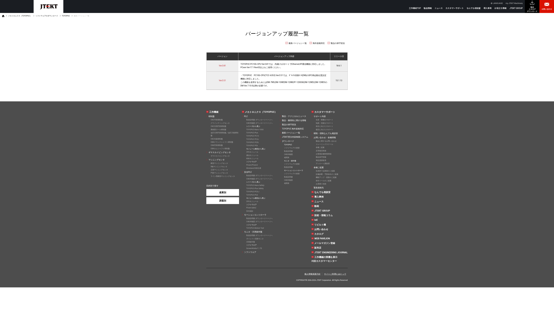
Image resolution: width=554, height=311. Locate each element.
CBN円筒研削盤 (217, 145)
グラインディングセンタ (220, 123)
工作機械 (213, 112)
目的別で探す (212, 186)
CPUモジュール (252, 152)
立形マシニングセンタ (219, 170)
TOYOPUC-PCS (252, 195)
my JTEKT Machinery (514, 3)
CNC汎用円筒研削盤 (218, 126)
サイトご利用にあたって (335, 274)
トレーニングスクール (324, 144)
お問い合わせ (547, 9)
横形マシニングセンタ (219, 163)
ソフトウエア (250, 252)
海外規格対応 (319, 43)
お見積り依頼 (321, 184)
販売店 (317, 247)
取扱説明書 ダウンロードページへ (259, 120)
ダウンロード (288, 141)
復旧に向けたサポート (324, 130)
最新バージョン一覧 (298, 43)
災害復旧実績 (321, 151)
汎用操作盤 (250, 242)
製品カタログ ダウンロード (532, 9)
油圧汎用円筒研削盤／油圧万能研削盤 (224, 134)
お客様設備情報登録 (323, 154)
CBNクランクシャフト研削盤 (222, 142)
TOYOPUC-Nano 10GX (255, 130)
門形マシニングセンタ (219, 173)
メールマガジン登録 (324, 243)
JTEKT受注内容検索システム (295, 137)
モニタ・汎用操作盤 (253, 232)
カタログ (319, 234)
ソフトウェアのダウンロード (46, 16)
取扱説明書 (288, 151)
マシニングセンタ (216, 160)
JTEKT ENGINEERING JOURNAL (331, 252)
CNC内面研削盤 (217, 139)
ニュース (439, 8)
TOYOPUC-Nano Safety (255, 185)
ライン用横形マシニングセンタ (223, 176)
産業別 (222, 192)
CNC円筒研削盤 (217, 120)
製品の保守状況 (338, 43)
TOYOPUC (66, 16)
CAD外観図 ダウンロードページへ (259, 123)
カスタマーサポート (324, 112)
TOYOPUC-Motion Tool (255, 228)
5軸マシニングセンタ (219, 167)
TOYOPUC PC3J (252, 139)
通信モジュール (252, 155)
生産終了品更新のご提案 (325, 171)
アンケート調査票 (323, 164)
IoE (316, 220)
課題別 (222, 200)
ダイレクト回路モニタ (255, 239)
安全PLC (248, 172)
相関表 (286, 158)
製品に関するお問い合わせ (326, 141)
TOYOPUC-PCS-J (252, 192)
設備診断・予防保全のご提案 (327, 174)
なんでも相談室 (474, 8)
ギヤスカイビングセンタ (219, 152)
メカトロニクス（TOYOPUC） (20, 16)
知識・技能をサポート (324, 123)
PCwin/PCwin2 (252, 165)
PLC (246, 116)
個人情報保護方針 (312, 274)
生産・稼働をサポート (324, 120)
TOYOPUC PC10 (252, 136)
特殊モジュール (252, 159)
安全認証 (249, 211)
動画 (316, 206)
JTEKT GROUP (516, 8)
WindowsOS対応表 (253, 168)
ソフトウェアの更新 (292, 148)
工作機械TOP (415, 8)
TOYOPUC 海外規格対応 (293, 129)
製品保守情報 (321, 157)
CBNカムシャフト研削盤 (220, 149)
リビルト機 (320, 224)
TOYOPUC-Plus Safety (255, 188)
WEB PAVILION (322, 238)
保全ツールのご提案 (323, 181)
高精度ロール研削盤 (218, 130)
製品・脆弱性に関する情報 (294, 120)
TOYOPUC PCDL (252, 142)
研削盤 (211, 116)
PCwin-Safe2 (251, 208)
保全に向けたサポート (324, 126)
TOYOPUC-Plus (252, 133)
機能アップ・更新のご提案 (326, 177)
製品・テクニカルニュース (294, 116)
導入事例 (487, 8)
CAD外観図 (288, 154)
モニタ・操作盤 (290, 161)
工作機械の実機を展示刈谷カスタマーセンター (324, 259)
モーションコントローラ (255, 215)
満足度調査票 (321, 160)
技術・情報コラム (323, 215)
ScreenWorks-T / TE (254, 248)
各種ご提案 (320, 147)
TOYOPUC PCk (252, 146)
